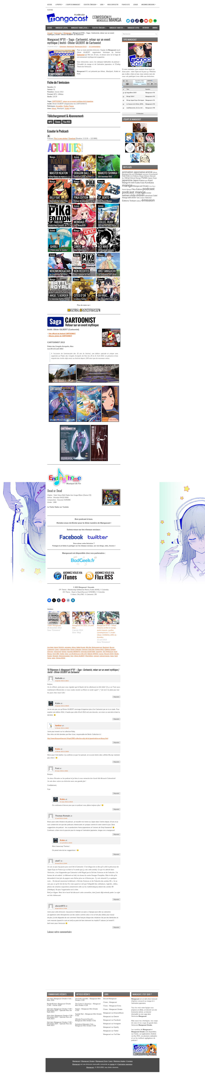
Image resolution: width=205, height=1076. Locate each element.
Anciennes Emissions (148, 4)
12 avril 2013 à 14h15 (66, 843)
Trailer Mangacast (54, 625)
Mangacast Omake (141, 186)
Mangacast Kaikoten (116, 28)
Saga (112, 656)
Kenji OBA (56, 654)
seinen (126, 195)
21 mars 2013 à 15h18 (66, 802)
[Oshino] (140, 152)
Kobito (67, 108)
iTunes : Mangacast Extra (112, 1006)
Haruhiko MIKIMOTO (73, 651)
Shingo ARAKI (60, 658)
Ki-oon (131, 182)
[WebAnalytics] (102, 1075)
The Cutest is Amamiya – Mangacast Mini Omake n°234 (88, 1004)
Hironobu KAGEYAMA (88, 651)
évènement (57, 651)
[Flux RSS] (66, 123)
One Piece (152, 186)
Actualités (59, 106)
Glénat (127, 178)
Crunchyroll (153, 174)
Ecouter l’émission (90, 4)
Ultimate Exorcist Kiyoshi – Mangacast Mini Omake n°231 (85, 1020)
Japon (136, 180)
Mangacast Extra (133, 28)
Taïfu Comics (140, 197)
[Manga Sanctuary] (84, 311)
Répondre (116, 697)
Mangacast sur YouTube (111, 1034)
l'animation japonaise (125, 1064)
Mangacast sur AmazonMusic (113, 1013)
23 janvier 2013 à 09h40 (62, 706)
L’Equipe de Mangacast (73, 4)
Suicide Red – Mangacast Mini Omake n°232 (88, 1014)
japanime (99, 651)
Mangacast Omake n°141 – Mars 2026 (60, 999)
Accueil (49, 4)
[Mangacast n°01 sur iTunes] (58, 123)
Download (72, 138)
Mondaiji (55, 656)
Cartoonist (50, 649)
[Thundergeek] (130, 142)
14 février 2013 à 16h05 (62, 728)
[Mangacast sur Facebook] (71, 541)
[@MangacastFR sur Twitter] (98, 541)
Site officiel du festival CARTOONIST (62, 333)
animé (148, 172)
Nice (71, 656)
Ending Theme (69, 106)
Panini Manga (126, 189)
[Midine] (150, 142)
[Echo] (135, 162)
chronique (138, 174)
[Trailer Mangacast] (58, 617)
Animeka (154, 28)
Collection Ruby (65, 649)
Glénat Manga (135, 178)
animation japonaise (133, 172)
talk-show (132, 198)
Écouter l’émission (99, 28)
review (148, 193)
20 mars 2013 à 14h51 (61, 771)
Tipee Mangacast (130, 39)
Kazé (146, 180)
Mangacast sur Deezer (111, 1016)
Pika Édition (89, 656)
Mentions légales (119, 1061)
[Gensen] (145, 162)
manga (101, 654)
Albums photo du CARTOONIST (60, 336)
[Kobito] (140, 132)
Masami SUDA (109, 654)
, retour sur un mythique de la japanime (72, 101)
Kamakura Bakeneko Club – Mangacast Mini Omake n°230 (85, 1025)
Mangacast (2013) (81, 46)
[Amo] (150, 152)
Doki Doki (91, 649)
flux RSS (137, 1036)
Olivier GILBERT (79, 656)
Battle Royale (81, 647)
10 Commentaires (94, 46)
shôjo (133, 195)
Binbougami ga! (97, 647)
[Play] (48, 137)
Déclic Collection (75, 649)
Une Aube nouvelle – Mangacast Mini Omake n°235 (88, 999)
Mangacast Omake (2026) (80, 28)
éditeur (139, 201)
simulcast (149, 196)
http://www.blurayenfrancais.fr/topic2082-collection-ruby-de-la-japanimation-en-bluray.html (77, 738)
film (123, 178)
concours (145, 174)
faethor (58, 726)
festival (64, 651)
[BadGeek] (84, 565)
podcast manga (104, 656)
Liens (102, 4)
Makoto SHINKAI (92, 654)
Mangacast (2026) (62, 28)
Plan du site (126, 4)
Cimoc (57, 649)
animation (68, 647)
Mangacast (67, 33)
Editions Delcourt (150, 176)
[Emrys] (130, 152)
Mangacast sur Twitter (110, 1031)
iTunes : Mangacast (110, 1002)
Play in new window (60, 138)
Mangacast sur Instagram (112, 1024)
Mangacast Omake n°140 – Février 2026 (59, 1004)
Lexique (135, 4)
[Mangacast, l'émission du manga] (145, 1055)
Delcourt (85, 649)
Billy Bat (88, 647)
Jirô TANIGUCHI (108, 651)
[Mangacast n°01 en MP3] (50, 123)
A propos (130, 1061)
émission (50, 651)
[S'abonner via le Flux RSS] (100, 580)
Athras (54, 108)
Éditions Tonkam (110, 649)
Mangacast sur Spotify (111, 1027)
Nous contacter (112, 4)
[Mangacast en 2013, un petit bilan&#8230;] (83, 617)
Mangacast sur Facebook (112, 1020)
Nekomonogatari (64, 656)
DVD (131, 176)
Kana (141, 180)
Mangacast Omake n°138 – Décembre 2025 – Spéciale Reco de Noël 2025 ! (60, 1010)
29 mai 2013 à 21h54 (61, 863)
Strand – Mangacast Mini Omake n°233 (86, 1009)
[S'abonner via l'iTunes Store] (68, 580)
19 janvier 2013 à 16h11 (62, 681)
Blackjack (106, 647)
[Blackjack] (140, 142)
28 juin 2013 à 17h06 (61, 908)
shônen (140, 195)
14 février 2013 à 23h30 (62, 751)
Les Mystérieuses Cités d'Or (78, 654)
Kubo (66, 654)
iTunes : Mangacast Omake (112, 1009)
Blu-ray (112, 647)
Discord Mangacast (109, 999)
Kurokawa (149, 183)
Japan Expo (152, 178)
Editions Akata (138, 176)
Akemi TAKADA (59, 647)
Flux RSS (50, 10)
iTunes (144, 178)
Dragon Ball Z (99, 649)
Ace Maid (50, 647)
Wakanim (148, 198)
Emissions (58, 33)
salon (53, 658)
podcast (96, 656)
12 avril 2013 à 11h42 (61, 818)
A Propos (59, 4)
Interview (146, 28)
